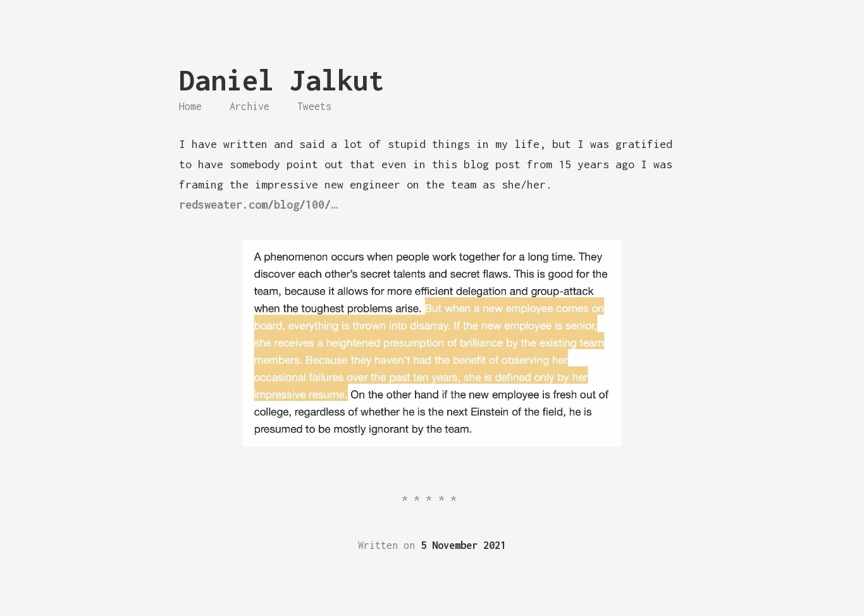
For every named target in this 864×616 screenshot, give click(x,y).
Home (190, 106)
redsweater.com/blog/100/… (258, 204)
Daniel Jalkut (282, 80)
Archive (249, 106)
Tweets (314, 106)
